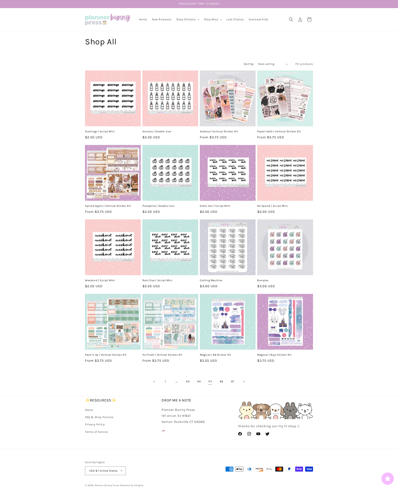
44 (199, 381)
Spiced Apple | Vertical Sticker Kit (108, 205)
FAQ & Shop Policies (99, 417)
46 (221, 381)
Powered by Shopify (131, 485)
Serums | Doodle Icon (156, 131)
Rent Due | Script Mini (157, 280)
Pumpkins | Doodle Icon (158, 205)
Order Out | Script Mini (215, 205)
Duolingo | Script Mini (100, 131)
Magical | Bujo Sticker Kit (274, 354)
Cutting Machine (211, 280)
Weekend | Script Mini (100, 280)
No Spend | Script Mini (272, 205)
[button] (187, 19)
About (89, 410)
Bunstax (262, 280)
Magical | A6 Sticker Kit (215, 354)
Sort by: (249, 64)
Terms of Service (96, 432)
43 (187, 381)
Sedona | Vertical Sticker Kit (219, 131)
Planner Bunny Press (107, 485)
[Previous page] (154, 381)
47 (232, 381)
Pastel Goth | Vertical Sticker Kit (279, 131)
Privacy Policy (95, 424)
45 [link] (210, 381)
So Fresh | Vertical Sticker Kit (162, 354)
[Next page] (243, 381)
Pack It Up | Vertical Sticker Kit (106, 354)
